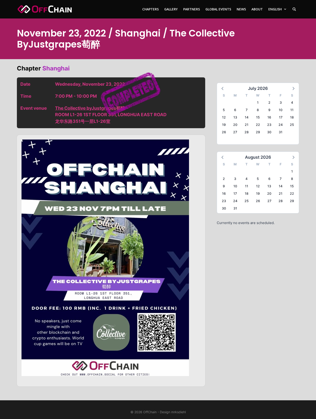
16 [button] (269, 117)
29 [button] (258, 132)
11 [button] (292, 110)
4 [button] (292, 102)
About (257, 9)
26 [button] (224, 132)
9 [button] (269, 110)
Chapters (150, 9)
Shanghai (56, 68)
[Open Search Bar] (294, 9)
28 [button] (247, 132)
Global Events (218, 9)
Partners (191, 9)
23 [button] (269, 125)
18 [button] (292, 117)
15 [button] (258, 117)
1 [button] (258, 102)
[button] (222, 88)
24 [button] (281, 125)
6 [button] (235, 110)
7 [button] (247, 110)
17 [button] (280, 117)
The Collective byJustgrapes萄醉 (90, 108)
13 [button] (235, 117)
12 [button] (224, 117)
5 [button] (224, 110)
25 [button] (292, 125)
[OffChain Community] (44, 9)
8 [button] (258, 110)
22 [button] (258, 125)
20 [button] (235, 125)
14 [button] (246, 117)
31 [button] (280, 132)
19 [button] (224, 125)
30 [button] (269, 132)
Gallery (171, 9)
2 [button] (269, 102)
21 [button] (246, 125)
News (241, 9)
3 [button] (281, 102)
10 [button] (280, 110)
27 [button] (235, 132)
